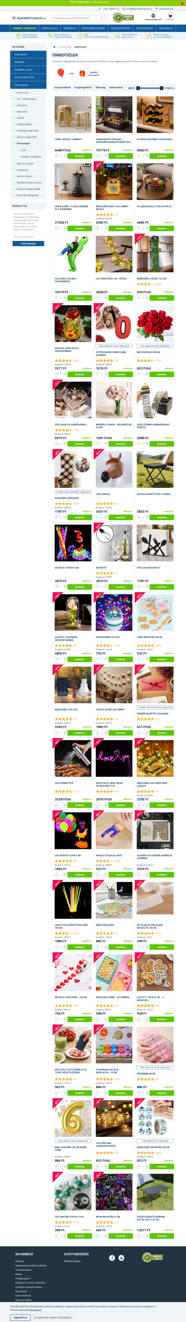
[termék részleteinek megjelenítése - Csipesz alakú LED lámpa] (114, 685)
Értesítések (21, 1291)
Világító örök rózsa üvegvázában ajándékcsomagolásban (69, 349)
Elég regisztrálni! (101, 1)
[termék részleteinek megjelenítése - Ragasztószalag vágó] (114, 830)
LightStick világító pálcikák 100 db (71, 926)
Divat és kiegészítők (27, 137)
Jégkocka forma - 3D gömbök (112, 997)
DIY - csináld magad (26, 99)
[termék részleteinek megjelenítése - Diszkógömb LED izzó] (114, 612)
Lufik (23, 150)
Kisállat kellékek (24, 124)
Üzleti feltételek (23, 1295)
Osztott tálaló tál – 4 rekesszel (150, 998)
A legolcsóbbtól (62, 87)
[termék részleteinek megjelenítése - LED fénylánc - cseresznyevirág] (114, 1118)
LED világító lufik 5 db (68, 855)
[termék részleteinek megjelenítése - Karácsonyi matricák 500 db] (155, 1118)
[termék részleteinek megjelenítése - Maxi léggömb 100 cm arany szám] (73, 1118)
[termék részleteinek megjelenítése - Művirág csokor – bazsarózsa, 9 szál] (114, 400)
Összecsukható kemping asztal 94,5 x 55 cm (151, 1218)
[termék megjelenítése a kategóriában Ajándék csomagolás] (82, 73)
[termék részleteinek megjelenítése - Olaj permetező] (73, 758)
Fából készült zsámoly (68, 139)
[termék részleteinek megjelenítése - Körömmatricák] (155, 1045)
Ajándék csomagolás (31, 156)
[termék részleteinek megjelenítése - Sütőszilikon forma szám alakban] (114, 323)
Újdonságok (166, 28)
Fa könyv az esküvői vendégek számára (154, 857)
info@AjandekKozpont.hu (139, 8)
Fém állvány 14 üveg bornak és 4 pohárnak (71, 208)
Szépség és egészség (27, 130)
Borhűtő (101, 567)
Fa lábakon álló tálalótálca (154, 206)
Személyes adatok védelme (28, 1287)
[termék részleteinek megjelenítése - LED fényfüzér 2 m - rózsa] (114, 254)
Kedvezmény (116, 87)
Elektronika (22, 111)
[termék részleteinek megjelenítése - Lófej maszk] (114, 469)
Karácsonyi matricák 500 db (153, 1147)
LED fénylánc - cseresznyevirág (106, 1144)
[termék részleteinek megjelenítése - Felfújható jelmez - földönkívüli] (73, 254)
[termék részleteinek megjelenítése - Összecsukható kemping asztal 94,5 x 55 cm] (155, 1192)
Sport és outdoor (25, 163)
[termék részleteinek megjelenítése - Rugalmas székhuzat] (73, 469)
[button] (65, 156)
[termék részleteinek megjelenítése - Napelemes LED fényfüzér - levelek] (155, 758)
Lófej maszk (103, 494)
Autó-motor (23, 92)
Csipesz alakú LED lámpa (110, 709)
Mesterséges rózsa (148, 352)
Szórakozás (22, 170)
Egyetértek (20, 1317)
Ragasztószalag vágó (109, 855)
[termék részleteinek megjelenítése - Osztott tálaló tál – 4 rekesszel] (155, 972)
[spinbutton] (61, 156)
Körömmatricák (146, 1073)
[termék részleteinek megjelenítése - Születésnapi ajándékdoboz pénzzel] (155, 400)
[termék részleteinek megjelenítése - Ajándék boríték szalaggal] (155, 685)
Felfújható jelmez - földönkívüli (66, 280)
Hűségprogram (22, 1278)
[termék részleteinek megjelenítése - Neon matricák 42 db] (114, 1192)
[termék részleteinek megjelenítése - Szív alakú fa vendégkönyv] (73, 400)
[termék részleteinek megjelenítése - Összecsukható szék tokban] (155, 469)
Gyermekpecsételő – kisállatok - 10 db (108, 1071)
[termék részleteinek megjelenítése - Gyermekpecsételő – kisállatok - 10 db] (114, 1045)
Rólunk (18, 1274)
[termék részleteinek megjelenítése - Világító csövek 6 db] (73, 543)
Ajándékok (70, 28)
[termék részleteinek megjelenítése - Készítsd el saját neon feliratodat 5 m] (114, 758)
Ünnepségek (23, 143)
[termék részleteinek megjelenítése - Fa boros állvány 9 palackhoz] (155, 114)
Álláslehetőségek (72, 1261)
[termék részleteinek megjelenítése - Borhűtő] (114, 543)
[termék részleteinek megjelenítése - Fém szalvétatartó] (155, 543)
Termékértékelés (23, 1270)
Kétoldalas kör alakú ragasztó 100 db (150, 926)
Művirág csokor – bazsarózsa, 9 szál (114, 426)
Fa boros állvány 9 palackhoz (155, 139)
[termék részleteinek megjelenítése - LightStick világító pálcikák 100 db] (73, 900)
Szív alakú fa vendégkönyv (71, 424)
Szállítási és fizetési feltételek (30, 1282)
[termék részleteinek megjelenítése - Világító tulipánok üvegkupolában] (73, 612)
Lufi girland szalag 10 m (69, 1216)
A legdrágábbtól (83, 87)
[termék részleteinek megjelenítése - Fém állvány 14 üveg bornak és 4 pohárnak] (73, 181)
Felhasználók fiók (153, 19)
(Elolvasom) (35, 1310)
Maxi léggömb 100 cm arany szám (71, 1148)
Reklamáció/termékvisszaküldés (31, 1265)
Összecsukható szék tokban (153, 494)
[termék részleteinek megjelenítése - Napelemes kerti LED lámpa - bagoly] (114, 181)
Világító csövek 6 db (67, 567)
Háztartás (22, 105)
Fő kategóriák (144, 28)
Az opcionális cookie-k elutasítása (52, 1317)
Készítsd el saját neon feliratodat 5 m (109, 784)
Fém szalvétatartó (148, 567)
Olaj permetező (64, 783)
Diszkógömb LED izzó (108, 637)
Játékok (20, 118)
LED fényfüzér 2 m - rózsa (111, 278)
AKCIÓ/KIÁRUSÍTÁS (120, 28)
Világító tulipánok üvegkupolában (66, 638)
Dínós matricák (105, 925)
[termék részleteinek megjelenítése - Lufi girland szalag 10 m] (73, 1192)
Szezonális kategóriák (27, 195)
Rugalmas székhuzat (67, 498)
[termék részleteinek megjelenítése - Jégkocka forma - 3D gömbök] (114, 972)
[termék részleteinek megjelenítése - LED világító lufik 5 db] (73, 830)
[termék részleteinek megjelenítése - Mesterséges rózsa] (155, 323)
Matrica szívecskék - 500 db (71, 997)
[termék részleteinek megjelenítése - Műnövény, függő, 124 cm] (155, 254)
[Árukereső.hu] (124, 22)
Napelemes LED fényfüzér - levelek (153, 784)
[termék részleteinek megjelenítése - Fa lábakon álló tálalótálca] (155, 181)
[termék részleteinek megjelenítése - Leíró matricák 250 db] (155, 612)
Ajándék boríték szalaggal (153, 713)
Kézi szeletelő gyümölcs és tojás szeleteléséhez (71, 1071)
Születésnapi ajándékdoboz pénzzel (153, 426)
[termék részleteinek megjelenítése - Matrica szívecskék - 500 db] (73, 972)
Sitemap (19, 1261)
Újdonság (100, 87)
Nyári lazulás (50, 28)
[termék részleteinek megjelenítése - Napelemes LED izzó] (73, 685)
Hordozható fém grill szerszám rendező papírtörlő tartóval (114, 140)
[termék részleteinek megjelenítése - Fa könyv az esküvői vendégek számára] (155, 830)
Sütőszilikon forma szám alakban (111, 353)
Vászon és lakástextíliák (28, 189)
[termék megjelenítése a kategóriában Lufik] (61, 73)
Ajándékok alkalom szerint (29, 182)
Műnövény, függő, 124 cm (151, 278)
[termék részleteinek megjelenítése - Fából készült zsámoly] (73, 114)
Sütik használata (23, 1300)
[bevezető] (54, 47)
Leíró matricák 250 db (149, 637)
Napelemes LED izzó (66, 709)
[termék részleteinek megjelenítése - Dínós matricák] (114, 900)
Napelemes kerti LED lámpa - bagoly (112, 208)
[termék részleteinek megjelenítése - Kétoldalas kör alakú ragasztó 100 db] (155, 900)
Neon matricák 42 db (108, 1216)
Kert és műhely (24, 176)
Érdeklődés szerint (93, 28)
